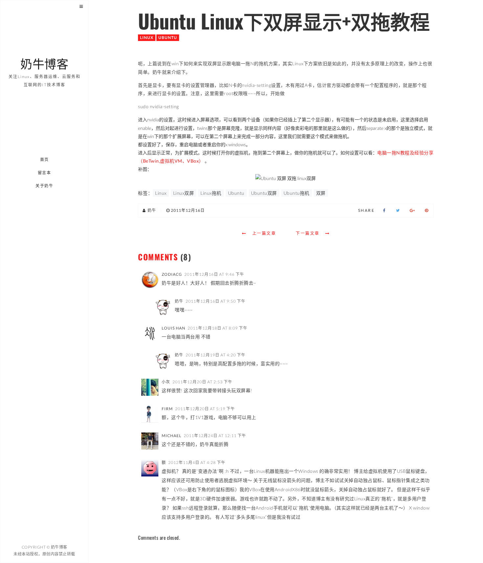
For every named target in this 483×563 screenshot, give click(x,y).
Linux (146, 37)
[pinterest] (426, 210)
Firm (167, 408)
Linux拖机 (210, 193)
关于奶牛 (45, 185)
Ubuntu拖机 (297, 193)
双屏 (321, 193)
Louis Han (173, 328)
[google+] (412, 210)
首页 (44, 159)
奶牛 (179, 301)
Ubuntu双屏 (264, 193)
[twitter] (398, 210)
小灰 (166, 381)
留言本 (44, 172)
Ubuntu (167, 37)
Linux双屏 (183, 193)
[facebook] (384, 210)
